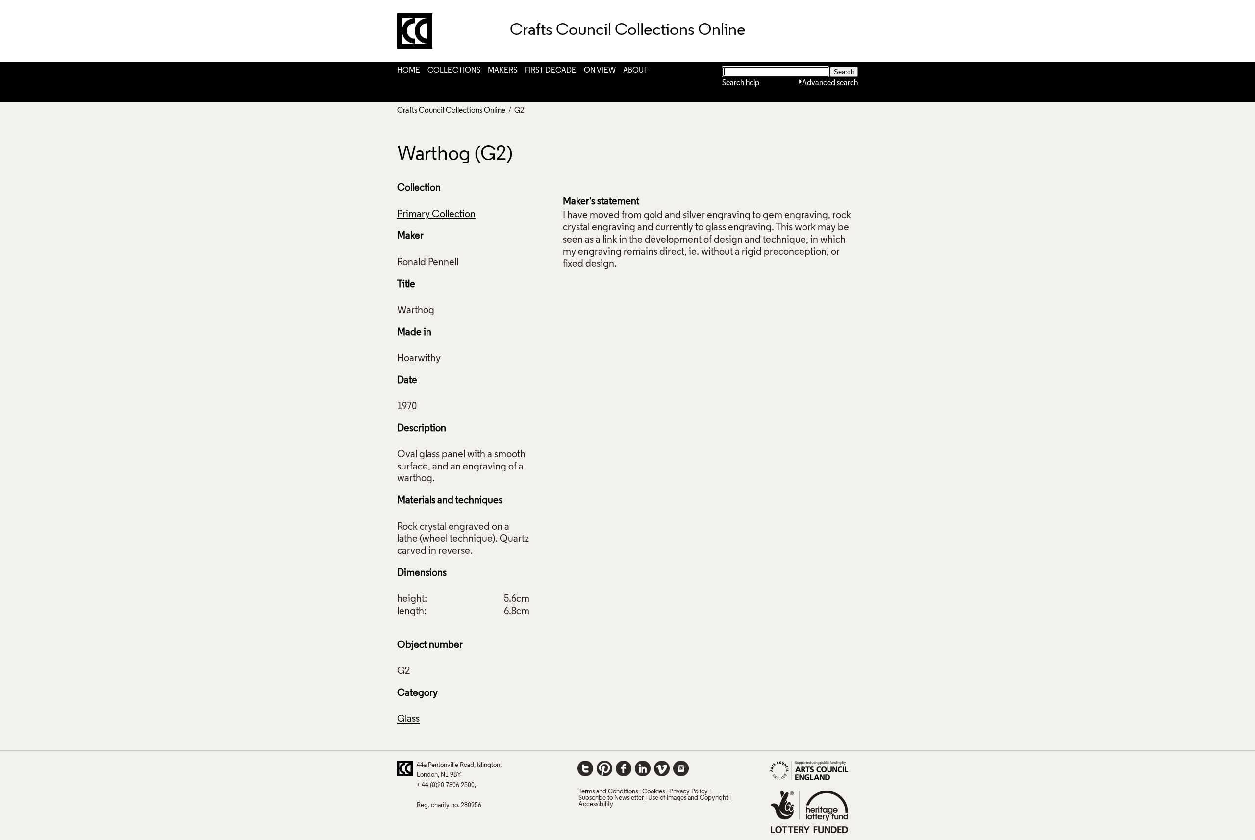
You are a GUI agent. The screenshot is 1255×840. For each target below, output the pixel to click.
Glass (408, 719)
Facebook (623, 768)
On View (600, 70)
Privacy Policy (688, 792)
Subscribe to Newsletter (611, 798)
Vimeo (662, 768)
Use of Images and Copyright (688, 798)
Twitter (585, 768)
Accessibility (595, 804)
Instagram (681, 768)
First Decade (551, 70)
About (635, 70)
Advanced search (830, 83)
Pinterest (604, 768)
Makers (502, 70)
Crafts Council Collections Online (451, 111)
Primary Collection (436, 215)
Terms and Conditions (608, 792)
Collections (453, 70)
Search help (740, 83)
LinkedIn (643, 768)
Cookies (653, 792)
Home (408, 70)
